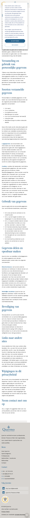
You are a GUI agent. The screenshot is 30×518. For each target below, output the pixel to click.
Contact (4, 463)
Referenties (5, 460)
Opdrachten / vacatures (9, 458)
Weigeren (15, 45)
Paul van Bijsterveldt (12, 488)
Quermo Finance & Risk (13, 492)
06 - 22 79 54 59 (8, 471)
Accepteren (15, 41)
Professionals (5, 456)
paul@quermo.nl (8, 473)
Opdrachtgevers (6, 453)
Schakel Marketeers (21, 514)
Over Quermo (5, 451)
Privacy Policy (6, 511)
